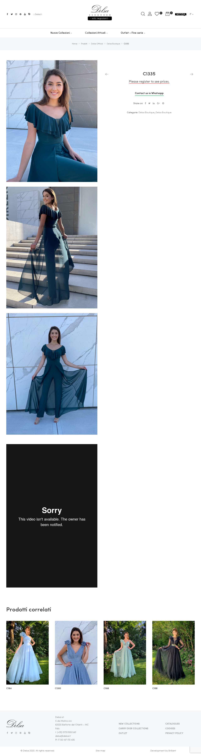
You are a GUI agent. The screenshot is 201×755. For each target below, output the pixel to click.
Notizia (180, 14)
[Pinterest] (20, 14)
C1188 (106, 688)
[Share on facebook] (145, 103)
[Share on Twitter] (149, 103)
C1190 (155, 688)
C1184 (9, 688)
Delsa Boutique (147, 112)
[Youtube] (25, 14)
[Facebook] (7, 14)
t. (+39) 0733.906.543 (65, 732)
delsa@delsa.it (63, 736)
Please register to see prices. (149, 81)
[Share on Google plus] (158, 103)
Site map (100, 751)
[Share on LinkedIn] (154, 103)
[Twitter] (12, 14)
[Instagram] (16, 14)
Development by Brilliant (163, 751)
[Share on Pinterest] (163, 103)
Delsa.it (38, 14)
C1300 (58, 688)
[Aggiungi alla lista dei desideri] (44, 625)
